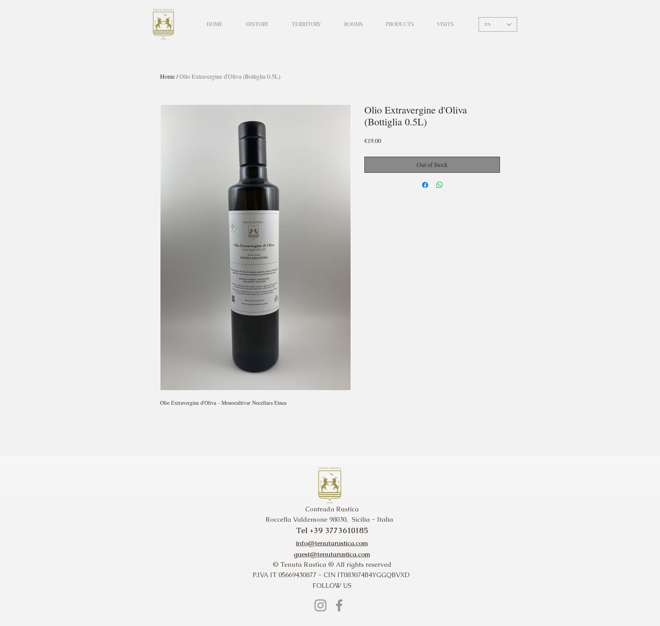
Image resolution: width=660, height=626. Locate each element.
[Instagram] (320, 605)
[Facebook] (339, 605)
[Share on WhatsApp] (439, 185)
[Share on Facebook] (425, 185)
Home (167, 76)
